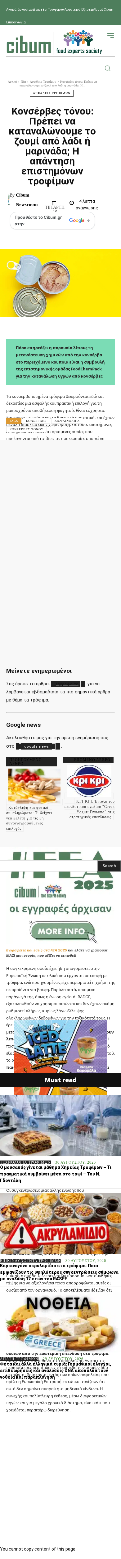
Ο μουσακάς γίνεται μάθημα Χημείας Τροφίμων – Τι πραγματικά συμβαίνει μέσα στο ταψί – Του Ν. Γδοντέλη (55, 1174)
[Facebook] (34, 454)
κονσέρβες (36, 421)
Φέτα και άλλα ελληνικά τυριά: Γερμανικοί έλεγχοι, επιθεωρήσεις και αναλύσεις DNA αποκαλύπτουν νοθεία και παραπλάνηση (55, 1370)
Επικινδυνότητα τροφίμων (30, 1261)
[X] (53, 454)
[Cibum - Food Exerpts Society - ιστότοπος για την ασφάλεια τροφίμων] (54, 42)
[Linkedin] (109, 454)
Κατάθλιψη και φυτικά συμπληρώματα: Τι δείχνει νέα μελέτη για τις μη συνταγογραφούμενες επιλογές (29, 818)
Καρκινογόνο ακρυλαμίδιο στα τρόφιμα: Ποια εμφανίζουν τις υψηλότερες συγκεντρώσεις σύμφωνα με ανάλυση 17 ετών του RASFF (59, 1272)
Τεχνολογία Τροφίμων (25, 1162)
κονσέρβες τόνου (26, 429)
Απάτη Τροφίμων (19, 1359)
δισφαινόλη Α (67, 421)
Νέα (23, 81)
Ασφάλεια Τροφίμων (43, 81)
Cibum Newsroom (27, 200)
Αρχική (12, 81)
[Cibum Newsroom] (9, 199)
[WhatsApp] (91, 454)
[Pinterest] (72, 454)
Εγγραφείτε (67, 684)
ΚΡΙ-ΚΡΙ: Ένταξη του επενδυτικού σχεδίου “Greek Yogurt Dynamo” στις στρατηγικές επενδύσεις (90, 809)
